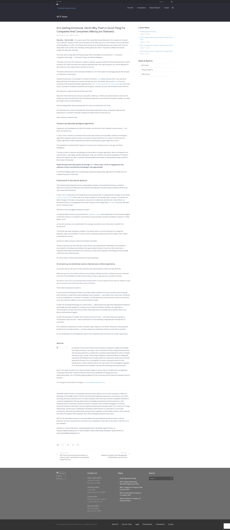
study (116, 81)
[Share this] (62, 445)
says (99, 79)
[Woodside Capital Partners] (67, 8)
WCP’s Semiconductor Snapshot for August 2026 (156, 51)
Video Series (146, 74)
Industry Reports (147, 70)
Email (59, 1)
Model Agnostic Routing (148, 32)
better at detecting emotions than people (105, 84)
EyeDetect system (94, 214)
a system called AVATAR (65, 197)
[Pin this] (77, 445)
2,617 (92, 165)
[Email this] (58, 445)
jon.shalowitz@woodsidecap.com (94, 382)
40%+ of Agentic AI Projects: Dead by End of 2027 (156, 45)
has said (111, 202)
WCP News (75, 35)
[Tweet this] (67, 445)
